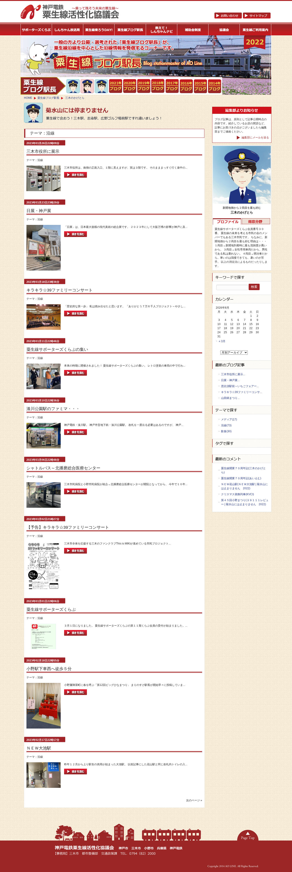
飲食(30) (226, 431)
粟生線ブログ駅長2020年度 (130, 86)
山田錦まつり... (230, 398)
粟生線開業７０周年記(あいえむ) (241, 478)
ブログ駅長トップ (43, 86)
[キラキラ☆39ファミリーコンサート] (75, 317)
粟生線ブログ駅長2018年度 (158, 86)
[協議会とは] (224, 29)
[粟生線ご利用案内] (255, 29)
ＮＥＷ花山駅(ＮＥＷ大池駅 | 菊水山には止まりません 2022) (244, 486)
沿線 (40, 160)
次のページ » (194, 800)
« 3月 (222, 341)
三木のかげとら (74, 97)
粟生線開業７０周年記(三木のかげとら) (243, 470)
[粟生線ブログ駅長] (130, 29)
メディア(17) (229, 419)
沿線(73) (226, 425)
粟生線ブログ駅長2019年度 (144, 86)
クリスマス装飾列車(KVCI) (237, 494)
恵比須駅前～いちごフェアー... (240, 386)
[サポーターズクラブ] (36, 29)
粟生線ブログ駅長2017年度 (172, 86)
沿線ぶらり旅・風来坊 (102, 86)
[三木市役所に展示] (75, 179)
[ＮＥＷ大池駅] (75, 775)
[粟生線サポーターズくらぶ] (75, 637)
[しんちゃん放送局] (67, 29)
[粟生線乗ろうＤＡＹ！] (99, 29)
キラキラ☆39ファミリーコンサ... (241, 392)
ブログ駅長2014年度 (215, 86)
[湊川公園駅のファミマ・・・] (75, 436)
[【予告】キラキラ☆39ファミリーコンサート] (75, 555)
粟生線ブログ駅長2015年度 (201, 86)
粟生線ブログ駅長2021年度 (116, 86)
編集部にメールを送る (255, 137)
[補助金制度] (193, 29)
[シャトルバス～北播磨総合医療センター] (75, 495)
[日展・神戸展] (75, 238)
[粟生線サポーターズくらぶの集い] (75, 377)
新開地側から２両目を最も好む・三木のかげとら (73, 86)
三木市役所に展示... (233, 374)
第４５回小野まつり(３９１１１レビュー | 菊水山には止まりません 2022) (245, 502)
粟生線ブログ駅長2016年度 (186, 86)
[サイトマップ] (242, 17)
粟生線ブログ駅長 (48, 97)
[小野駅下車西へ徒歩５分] (75, 696)
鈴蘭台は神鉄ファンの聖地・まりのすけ (87, 86)
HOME (28, 97)
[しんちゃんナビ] (161, 29)
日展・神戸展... (230, 380)
